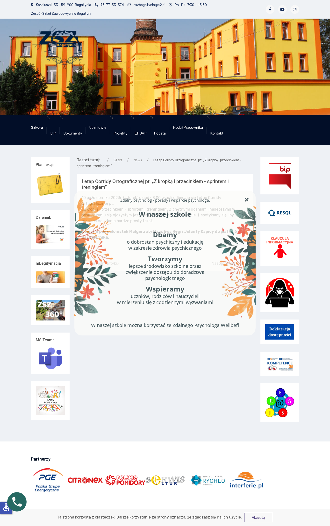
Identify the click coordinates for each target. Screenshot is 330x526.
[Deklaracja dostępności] (279, 332)
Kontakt (216, 133)
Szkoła (37, 127)
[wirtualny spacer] (50, 310)
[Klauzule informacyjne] (279, 248)
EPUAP (141, 133)
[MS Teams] (50, 358)
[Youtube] (282, 9)
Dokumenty (72, 133)
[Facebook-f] (270, 9)
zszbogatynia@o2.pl (149, 5)
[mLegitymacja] (50, 277)
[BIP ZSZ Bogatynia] (279, 176)
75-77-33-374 (112, 5)
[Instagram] (294, 9)
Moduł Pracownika (188, 127)
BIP (53, 133)
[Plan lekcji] (50, 185)
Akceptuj (258, 517)
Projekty (120, 133)
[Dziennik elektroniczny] (50, 234)
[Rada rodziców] (50, 400)
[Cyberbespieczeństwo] (279, 292)
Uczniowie (97, 127)
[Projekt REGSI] (279, 402)
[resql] (279, 212)
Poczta (160, 133)
